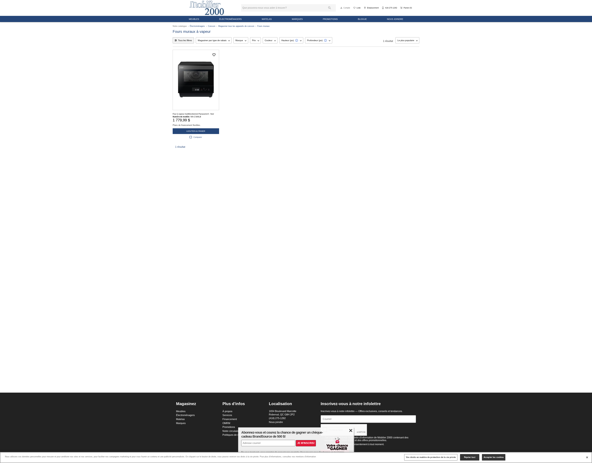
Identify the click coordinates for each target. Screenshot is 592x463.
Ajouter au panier (195, 131)
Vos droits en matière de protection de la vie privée (431, 457)
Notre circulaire (230, 431)
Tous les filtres (185, 40)
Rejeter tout (469, 457)
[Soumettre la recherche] (330, 8)
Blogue (362, 19)
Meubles (194, 19)
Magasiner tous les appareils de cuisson (236, 26)
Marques (297, 19)
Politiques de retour (233, 434)
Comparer (197, 137)
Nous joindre (395, 19)
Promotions (330, 19)
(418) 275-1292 (277, 418)
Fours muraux (263, 26)
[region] (296, 457)
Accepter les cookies (494, 457)
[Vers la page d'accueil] (206, 7)
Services (227, 415)
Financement (229, 419)
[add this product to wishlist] (214, 55)
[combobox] (214, 40)
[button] (341, 8)
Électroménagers (230, 19)
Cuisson (211, 26)
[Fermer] (587, 457)
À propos (227, 411)
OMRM (226, 423)
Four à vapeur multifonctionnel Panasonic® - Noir (193, 114)
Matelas (267, 19)
